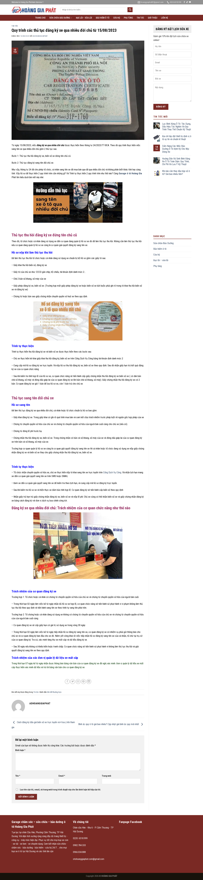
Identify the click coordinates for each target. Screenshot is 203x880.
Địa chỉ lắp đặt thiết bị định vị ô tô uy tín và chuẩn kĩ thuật (176, 137)
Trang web (106, 776)
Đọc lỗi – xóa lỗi (84, 18)
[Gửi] (130, 9)
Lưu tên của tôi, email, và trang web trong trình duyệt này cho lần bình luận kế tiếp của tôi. (60, 789)
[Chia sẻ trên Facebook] (67, 681)
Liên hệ (164, 18)
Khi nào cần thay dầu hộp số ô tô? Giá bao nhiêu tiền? (176, 172)
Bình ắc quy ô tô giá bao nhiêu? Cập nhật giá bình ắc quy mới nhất (109, 724)
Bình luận (20, 750)
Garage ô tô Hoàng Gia (130, 173)
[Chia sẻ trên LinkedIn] (88, 681)
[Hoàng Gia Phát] (34, 9)
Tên (17, 776)
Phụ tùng (128, 18)
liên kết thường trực (54, 692)
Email (62, 776)
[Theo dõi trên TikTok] (187, 2)
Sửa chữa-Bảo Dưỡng (59, 18)
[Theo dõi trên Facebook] (184, 2)
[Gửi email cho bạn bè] (78, 681)
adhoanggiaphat (40, 36)
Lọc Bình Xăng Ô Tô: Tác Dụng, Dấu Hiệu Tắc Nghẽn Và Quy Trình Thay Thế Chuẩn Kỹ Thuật (176, 126)
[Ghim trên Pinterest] (83, 681)
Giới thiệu (152, 18)
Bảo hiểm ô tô (102, 18)
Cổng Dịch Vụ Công (112, 472)
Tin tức (140, 18)
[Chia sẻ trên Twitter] (72, 681)
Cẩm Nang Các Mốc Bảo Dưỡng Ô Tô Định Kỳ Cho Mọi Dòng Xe (175, 149)
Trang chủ (40, 18)
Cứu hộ (116, 18)
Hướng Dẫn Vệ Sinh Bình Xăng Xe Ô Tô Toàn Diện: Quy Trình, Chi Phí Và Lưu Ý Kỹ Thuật (176, 161)
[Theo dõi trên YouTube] (190, 2)
